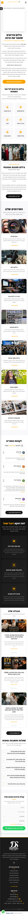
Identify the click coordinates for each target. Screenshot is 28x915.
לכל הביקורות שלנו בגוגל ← (14, 512)
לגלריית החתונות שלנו (14, 196)
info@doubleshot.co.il (13, 899)
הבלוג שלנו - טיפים (14, 882)
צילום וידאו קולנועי (14, 871)
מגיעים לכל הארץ (13, 901)
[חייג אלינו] (2, 2)
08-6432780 (13, 894)
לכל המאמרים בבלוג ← (14, 733)
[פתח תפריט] (25, 2)
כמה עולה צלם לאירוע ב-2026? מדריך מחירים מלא (14, 673)
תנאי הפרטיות (13, 824)
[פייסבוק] (14, 862)
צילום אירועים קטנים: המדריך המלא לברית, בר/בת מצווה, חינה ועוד (14, 637)
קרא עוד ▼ (22, 492)
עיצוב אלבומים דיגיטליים (14, 880)
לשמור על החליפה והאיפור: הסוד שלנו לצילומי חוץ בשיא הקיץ (14, 710)
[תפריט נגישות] (1, 8)
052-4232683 (13, 896)
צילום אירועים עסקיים (14, 877)
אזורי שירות (14, 886)
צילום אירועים (13, 909)
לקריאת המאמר (14, 648)
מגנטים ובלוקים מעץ (14, 875)
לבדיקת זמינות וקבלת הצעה (14, 82)
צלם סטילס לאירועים (14, 873)
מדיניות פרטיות (7, 909)
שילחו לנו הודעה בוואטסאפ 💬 (14, 828)
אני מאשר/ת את (16, 824)
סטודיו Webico (9, 913)
